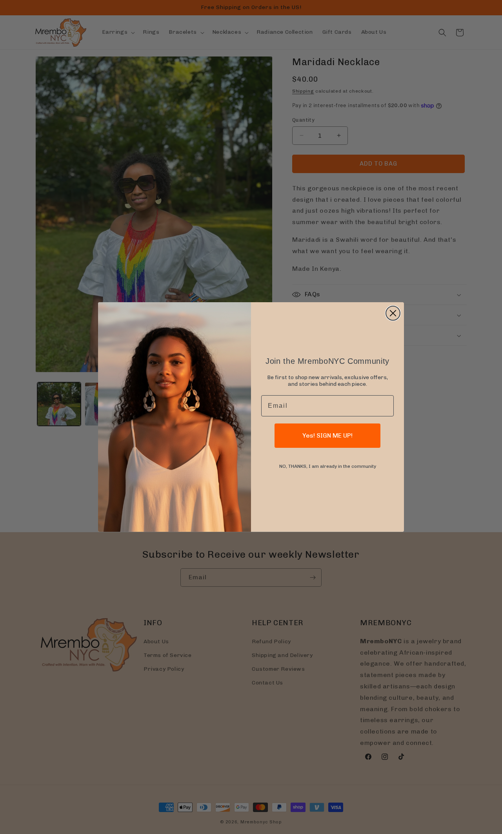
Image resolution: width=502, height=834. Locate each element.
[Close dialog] (393, 313)
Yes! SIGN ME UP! (327, 435)
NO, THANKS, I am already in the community (327, 466)
